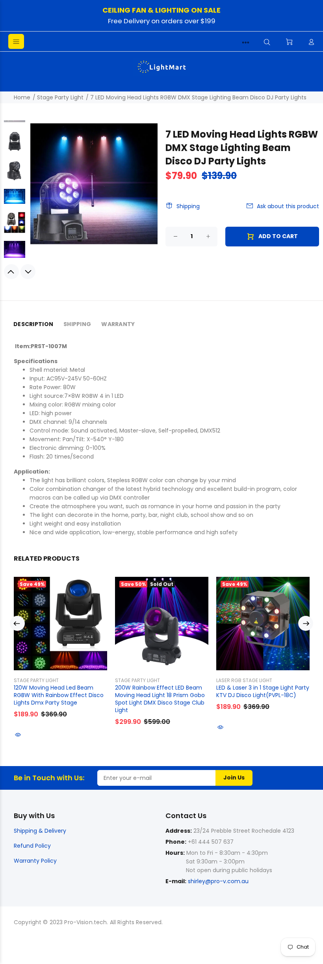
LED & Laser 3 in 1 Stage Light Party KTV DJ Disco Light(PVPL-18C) (262, 691)
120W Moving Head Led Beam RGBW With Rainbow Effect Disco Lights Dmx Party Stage (59, 695)
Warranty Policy (35, 861)
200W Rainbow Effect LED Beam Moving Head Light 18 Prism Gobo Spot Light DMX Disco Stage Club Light (160, 699)
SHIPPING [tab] (77, 324)
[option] (14, 145)
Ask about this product (288, 206)
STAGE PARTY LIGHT (36, 680)
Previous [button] (11, 271)
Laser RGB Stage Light (244, 680)
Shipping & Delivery (40, 831)
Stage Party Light (60, 97)
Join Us (234, 777)
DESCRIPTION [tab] (33, 324)
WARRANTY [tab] (118, 324)
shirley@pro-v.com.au (218, 881)
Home (22, 97)
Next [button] (27, 271)
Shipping (188, 206)
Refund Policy (32, 846)
